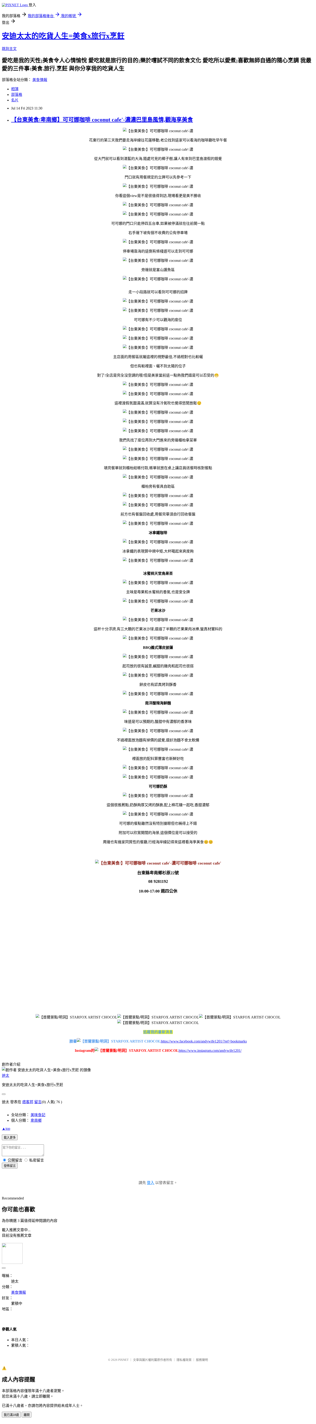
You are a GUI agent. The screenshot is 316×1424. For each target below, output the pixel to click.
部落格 (16, 95)
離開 (27, 1415)
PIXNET (123, 1360)
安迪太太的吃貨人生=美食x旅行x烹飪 (63, 36)
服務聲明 (202, 1360)
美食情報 (39, 80)
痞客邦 (27, 1102)
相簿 (15, 89)
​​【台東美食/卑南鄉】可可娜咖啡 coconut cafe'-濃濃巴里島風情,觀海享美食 (102, 120)
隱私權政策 (184, 1360)
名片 (15, 100)
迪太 (5, 1075)
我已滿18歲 (11, 1415)
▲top (6, 1128)
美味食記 (38, 1115)
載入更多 (10, 1137)
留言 (38, 1102)
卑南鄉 (36, 1120)
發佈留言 (10, 1166)
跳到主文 (9, 49)
